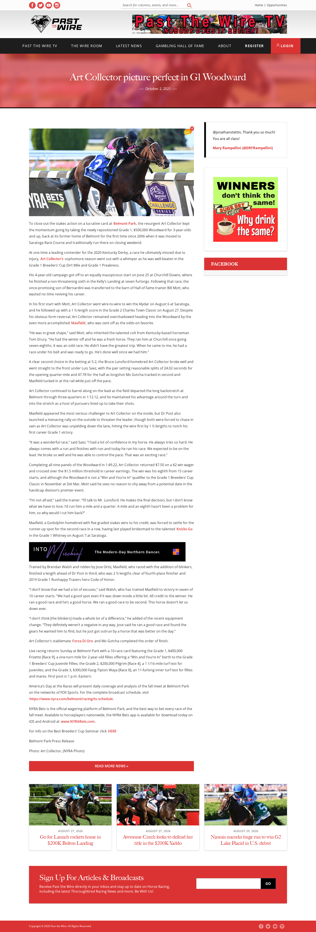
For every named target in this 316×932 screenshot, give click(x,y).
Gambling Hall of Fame (180, 45)
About (224, 45)
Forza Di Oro (82, 641)
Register (254, 45)
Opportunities (277, 5)
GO (268, 883)
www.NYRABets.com (78, 721)
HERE (112, 731)
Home (259, 5)
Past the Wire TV (39, 45)
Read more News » (111, 766)
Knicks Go (184, 529)
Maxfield (78, 323)
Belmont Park (125, 223)
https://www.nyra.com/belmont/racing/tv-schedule (71, 698)
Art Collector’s (51, 258)
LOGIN (286, 45)
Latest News (129, 45)
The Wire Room (86, 45)
